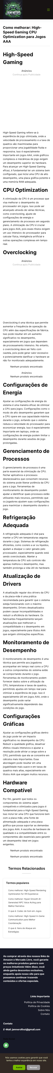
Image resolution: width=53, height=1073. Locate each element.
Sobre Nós (44, 1010)
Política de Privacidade (37, 1002)
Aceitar (19, 1067)
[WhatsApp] (6, 1045)
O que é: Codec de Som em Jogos (24, 911)
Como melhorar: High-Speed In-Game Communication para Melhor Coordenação (26, 919)
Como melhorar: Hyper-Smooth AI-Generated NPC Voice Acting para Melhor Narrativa (24, 902)
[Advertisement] (26, 103)
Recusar (33, 1067)
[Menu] (48, 9)
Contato (45, 1013)
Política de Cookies (39, 1006)
